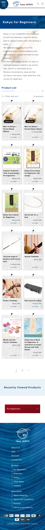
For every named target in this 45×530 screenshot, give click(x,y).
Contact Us (16, 460)
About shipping (20, 495)
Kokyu (16, 477)
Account (15, 455)
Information (16, 491)
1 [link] (16, 370)
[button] (38, 4)
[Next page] (28, 370)
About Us (15, 447)
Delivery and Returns (23, 507)
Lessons (17, 485)
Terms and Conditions (24, 499)
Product (15, 465)
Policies (17, 503)
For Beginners (20, 469)
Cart (13, 451)
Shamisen (18, 473)
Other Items (19, 481)
